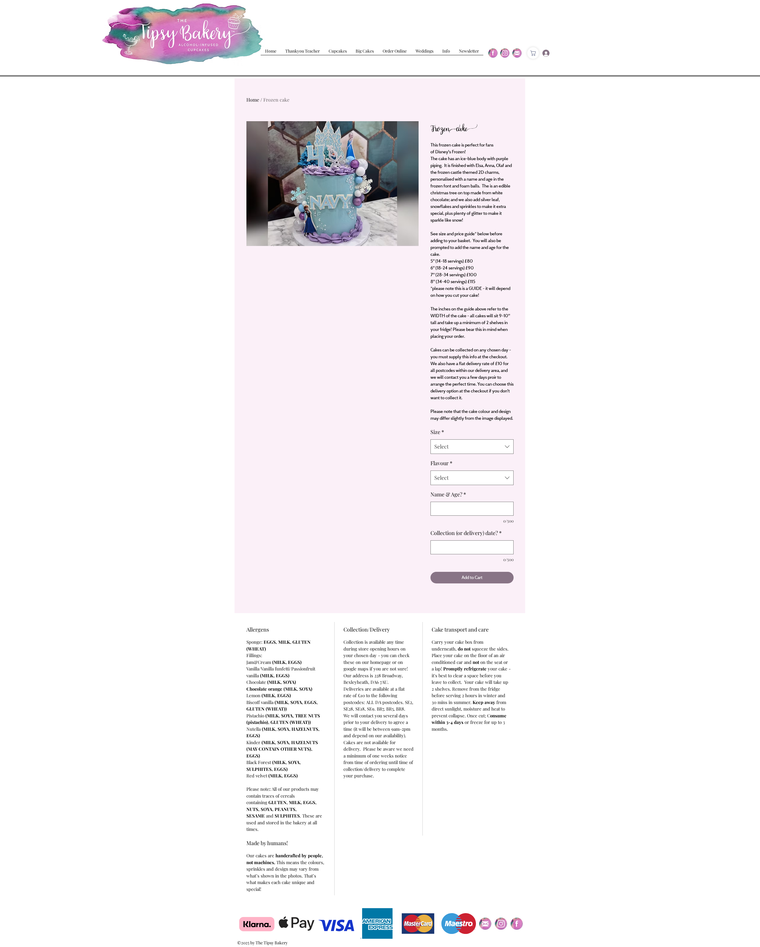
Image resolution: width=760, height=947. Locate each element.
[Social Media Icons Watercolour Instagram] (501, 923)
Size (437, 431)
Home (252, 100)
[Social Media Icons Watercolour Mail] (485, 923)
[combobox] (472, 446)
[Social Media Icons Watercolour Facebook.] (516, 923)
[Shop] (533, 53)
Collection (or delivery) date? (466, 532)
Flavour (441, 463)
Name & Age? (448, 494)
